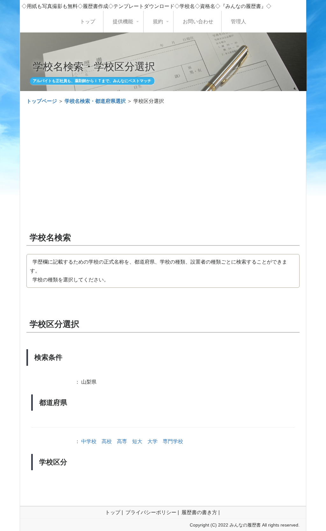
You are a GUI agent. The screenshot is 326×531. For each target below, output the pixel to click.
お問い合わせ (198, 21)
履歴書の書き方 (199, 512)
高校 (107, 441)
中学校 (88, 441)
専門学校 (173, 441)
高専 (122, 441)
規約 (158, 21)
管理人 (238, 21)
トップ (87, 21)
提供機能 (123, 21)
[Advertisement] (163, 156)
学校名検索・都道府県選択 (95, 101)
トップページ (41, 101)
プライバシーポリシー (150, 512)
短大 (137, 441)
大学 (152, 441)
